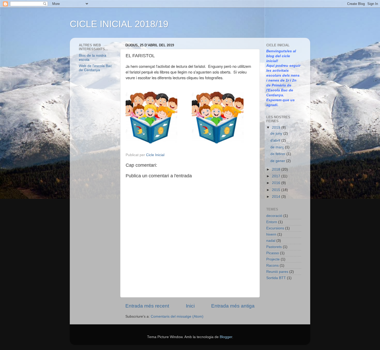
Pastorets (274, 247)
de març (277, 147)
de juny (276, 133)
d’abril (275, 140)
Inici (190, 306)
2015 (276, 190)
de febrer (278, 154)
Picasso (272, 253)
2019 (276, 127)
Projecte (273, 259)
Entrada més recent (147, 306)
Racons (272, 265)
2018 (276, 169)
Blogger (226, 337)
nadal (270, 241)
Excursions (275, 228)
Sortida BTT (276, 278)
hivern (271, 234)
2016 (276, 183)
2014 (276, 197)
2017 (276, 176)
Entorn (271, 222)
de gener (278, 161)
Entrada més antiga (233, 306)
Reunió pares (277, 272)
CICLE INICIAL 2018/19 (119, 24)
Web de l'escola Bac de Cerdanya (95, 68)
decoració (274, 216)
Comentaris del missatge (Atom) (177, 316)
